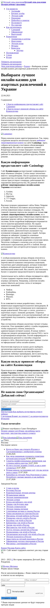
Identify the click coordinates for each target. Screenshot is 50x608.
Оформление (17, 32)
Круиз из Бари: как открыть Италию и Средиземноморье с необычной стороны (24, 450)
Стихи (9, 55)
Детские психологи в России (18, 537)
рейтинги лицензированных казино (23, 141)
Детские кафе (17, 16)
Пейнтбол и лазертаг (20, 20)
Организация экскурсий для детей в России (25, 534)
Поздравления (12, 53)
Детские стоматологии (16, 506)
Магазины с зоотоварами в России (21, 543)
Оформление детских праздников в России (25, 541)
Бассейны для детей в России (19, 520)
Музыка (14, 46)
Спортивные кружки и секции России (23, 511)
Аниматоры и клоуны (20, 39)
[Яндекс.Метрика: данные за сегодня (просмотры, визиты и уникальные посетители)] (9, 566)
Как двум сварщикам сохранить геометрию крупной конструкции (25, 457)
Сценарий (15, 30)
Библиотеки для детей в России (20, 523)
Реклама (11, 548)
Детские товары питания (17, 509)
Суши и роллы (12, 488)
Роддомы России (13, 490)
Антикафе (15, 11)
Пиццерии (16, 18)
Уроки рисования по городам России (22, 513)
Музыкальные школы (15, 495)
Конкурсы (15, 48)
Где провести (12, 9)
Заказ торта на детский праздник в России (24, 539)
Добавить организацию (11, 62)
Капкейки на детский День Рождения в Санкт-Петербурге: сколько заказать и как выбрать (26, 476)
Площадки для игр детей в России (21, 518)
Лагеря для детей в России (17, 525)
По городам (16, 25)
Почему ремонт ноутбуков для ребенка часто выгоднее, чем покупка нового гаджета (20, 432)
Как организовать (14, 27)
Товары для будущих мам (17, 504)
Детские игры (17, 43)
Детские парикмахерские (17, 497)
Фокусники (16, 41)
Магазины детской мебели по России (22, 516)
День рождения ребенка (11, 66)
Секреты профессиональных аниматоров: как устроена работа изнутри (26, 462)
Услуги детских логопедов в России (22, 530)
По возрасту (16, 23)
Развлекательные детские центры (20, 493)
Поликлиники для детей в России (21, 532)
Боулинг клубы (17, 13)
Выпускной (16, 34)
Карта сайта (20, 548)
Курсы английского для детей (19, 502)
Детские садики (13, 500)
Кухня (9, 57)
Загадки (19, 50)
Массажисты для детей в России (20, 527)
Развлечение (11, 36)
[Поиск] (2, 440)
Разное (27, 66)
